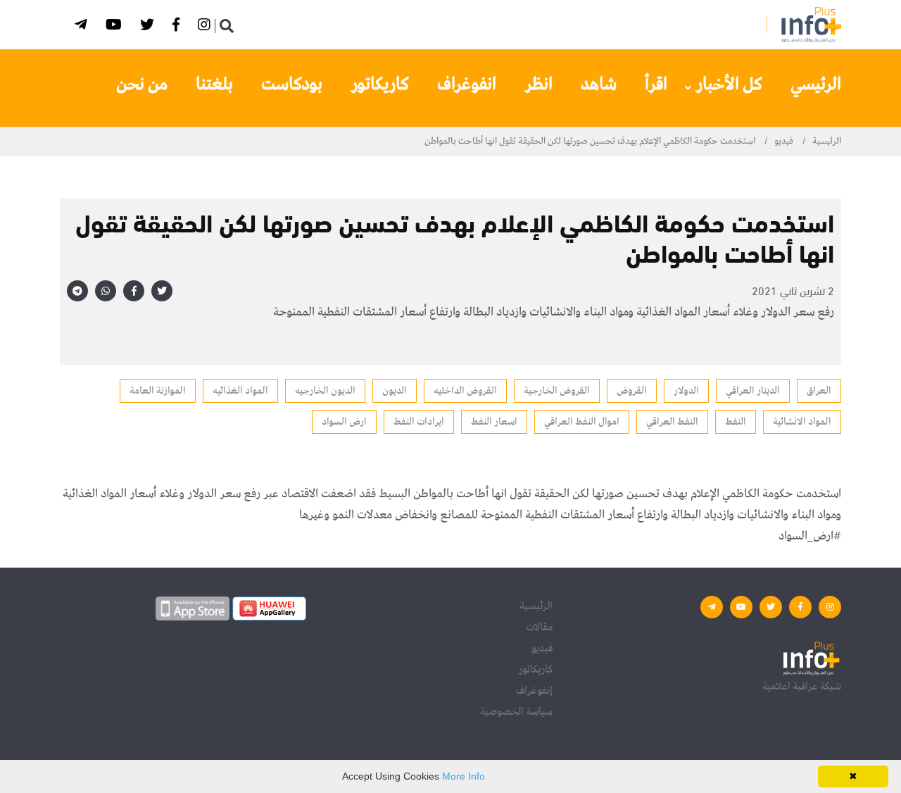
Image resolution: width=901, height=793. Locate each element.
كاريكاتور (380, 84)
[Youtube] (116, 27)
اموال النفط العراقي (581, 422)
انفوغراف (466, 84)
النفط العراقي (672, 422)
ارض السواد (344, 422)
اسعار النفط (494, 422)
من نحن (142, 84)
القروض (632, 391)
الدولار (686, 391)
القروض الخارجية (557, 391)
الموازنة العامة (158, 391)
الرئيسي (815, 84)
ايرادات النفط (418, 422)
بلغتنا (214, 84)
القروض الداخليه (465, 391)
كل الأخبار (728, 84)
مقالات (539, 627)
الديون (394, 391)
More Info (463, 776)
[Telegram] (83, 27)
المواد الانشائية (802, 422)
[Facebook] (178, 27)
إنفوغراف (534, 691)
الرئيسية (826, 141)
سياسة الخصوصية (516, 712)
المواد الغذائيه (240, 391)
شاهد (599, 84)
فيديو (783, 141)
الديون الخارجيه (325, 391)
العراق (819, 391)
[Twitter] (149, 27)
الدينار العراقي (753, 391)
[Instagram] (206, 27)
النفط (735, 422)
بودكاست (291, 84)
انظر (538, 84)
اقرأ (656, 84)
